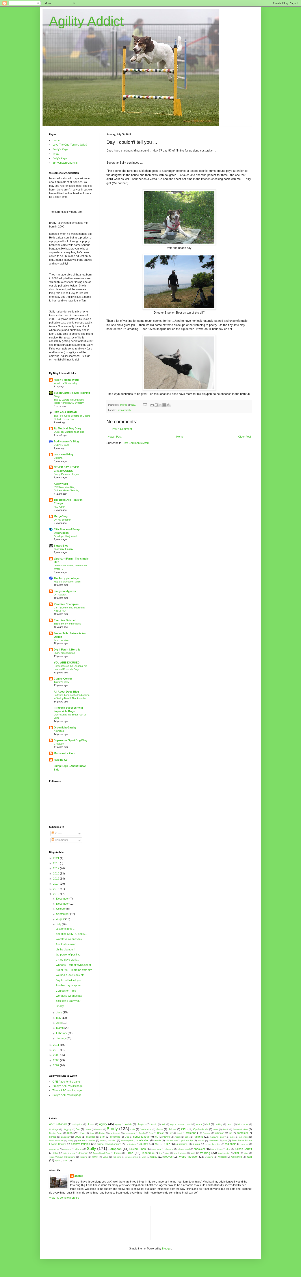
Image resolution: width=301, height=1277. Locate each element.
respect (67, 1149)
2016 (56, 873)
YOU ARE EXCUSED (67, 662)
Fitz (171, 1133)
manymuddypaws (65, 591)
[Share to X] (160, 405)
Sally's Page (59, 158)
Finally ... (61, 1006)
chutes (159, 1129)
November (62, 903)
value (105, 1157)
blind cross (243, 1124)
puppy (144, 1144)
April (59, 1022)
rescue (245, 1144)
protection (131, 1144)
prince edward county (109, 1144)
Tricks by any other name (67, 623)
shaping (169, 1149)
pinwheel (213, 1140)
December (62, 898)
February (62, 1033)
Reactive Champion (66, 604)
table (55, 1153)
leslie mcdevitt (56, 1140)
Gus (127, 1137)
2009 (56, 1055)
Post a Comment (122, 429)
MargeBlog (60, 516)
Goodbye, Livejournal (65, 536)
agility (103, 1124)
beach (230, 1124)
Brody (112, 1128)
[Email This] (152, 405)
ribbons (79, 1149)
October (61, 908)
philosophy (187, 1140)
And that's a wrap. (66, 944)
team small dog (63, 454)
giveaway (66, 1137)
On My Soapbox (62, 519)
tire (167, 1153)
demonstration (240, 1129)
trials (246, 1153)
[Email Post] (145, 404)
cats (132, 1129)
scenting (156, 1149)
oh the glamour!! (65, 949)
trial (236, 1153)
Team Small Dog (101, 1153)
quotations (182, 1144)
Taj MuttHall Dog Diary (68, 428)
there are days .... (63, 640)
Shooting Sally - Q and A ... (71, 933)
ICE (156, 1137)
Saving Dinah (124, 410)
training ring (224, 1153)
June (59, 1012)
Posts (57, 833)
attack (199, 1124)
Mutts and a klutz (64, 753)
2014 (56, 883)
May (59, 1017)
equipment (114, 1133)
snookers (199, 1149)
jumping (199, 1136)
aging (118, 1124)
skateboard (184, 1149)
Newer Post (114, 436)
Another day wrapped (69, 985)
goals (78, 1136)
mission (112, 1140)
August (60, 919)
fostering (191, 1133)
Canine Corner (63, 678)
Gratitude (59, 743)
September (63, 914)
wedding (209, 1157)
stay (228, 1149)
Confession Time (66, 990)
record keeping (212, 1144)
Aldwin (128, 1124)
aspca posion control (180, 1124)
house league (141, 1136)
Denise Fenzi (55, 1133)
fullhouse (219, 1133)
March (60, 1027)
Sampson (115, 1149)
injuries (166, 1136)
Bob (78, 1129)
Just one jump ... (65, 928)
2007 (56, 1065)
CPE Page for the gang (66, 1081)
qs (156, 1144)
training (205, 1153)
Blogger (166, 1248)
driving (101, 1133)
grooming (115, 1136)
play (225, 1140)
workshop (236, 1156)
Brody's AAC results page (67, 1086)
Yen (66, 1160)
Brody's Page (60, 149)
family (142, 1133)
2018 (56, 863)
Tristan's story (61, 682)
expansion (129, 1133)
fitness (160, 1133)
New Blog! (59, 731)
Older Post (244, 436)
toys (193, 1153)
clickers (172, 1129)
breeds (98, 1129)
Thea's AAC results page (67, 1090)
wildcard (222, 1156)
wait (144, 1157)
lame (232, 1137)
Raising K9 (60, 759)
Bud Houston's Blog (66, 441)
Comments (61, 840)
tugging (83, 1157)
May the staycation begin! (67, 581)
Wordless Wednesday (65, 383)
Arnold (153, 1124)
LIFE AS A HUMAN (65, 412)
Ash (163, 1124)
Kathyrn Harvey (218, 1137)
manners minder (86, 1140)
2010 (56, 1050)
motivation (143, 1140)
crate (215, 1129)
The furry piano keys (67, 578)
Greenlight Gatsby (65, 727)
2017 (56, 868)
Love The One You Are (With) (69, 144)
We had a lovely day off (70, 975)
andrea (78, 1175)
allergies (141, 1124)
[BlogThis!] (156, 405)
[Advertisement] (174, 1222)
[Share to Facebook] (164, 405)
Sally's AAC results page (67, 1095)
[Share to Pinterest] (169, 405)
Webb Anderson (189, 1156)
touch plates (180, 1153)
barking (218, 1124)
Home (180, 436)
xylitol (57, 1160)
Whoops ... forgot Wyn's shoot (73, 965)
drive (92, 1133)
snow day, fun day (63, 549)
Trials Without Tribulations (62, 1157)
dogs (69, 1133)
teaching (83, 1153)
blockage (53, 1129)
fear (151, 1133)
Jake (187, 1137)
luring (70, 1140)
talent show (69, 1153)
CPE (184, 1129)
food (179, 1133)
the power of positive (68, 954)
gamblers (242, 1133)
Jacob (178, 1137)
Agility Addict (86, 21)
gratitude (90, 1136)
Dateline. (58, 457)
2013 (56, 889)
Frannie (206, 1133)
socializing (216, 1149)
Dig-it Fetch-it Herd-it (67, 649)
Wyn (249, 1156)
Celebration (146, 1129)
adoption (77, 1124)
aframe (90, 1124)
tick (160, 1153)
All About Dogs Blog (66, 691)
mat (102, 1140)
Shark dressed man (64, 653)
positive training (80, 1144)
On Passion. (60, 594)
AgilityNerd (61, 483)
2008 (56, 1060)
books (88, 1129)
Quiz (167, 1144)
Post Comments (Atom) (136, 443)
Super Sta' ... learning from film (74, 970)
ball (208, 1124)
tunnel (95, 1156)
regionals (230, 1144)
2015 (56, 878)
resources (54, 1149)
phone (201, 1140)
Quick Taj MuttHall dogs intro (69, 432)
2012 (56, 894)
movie (157, 1140)
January (61, 1038)
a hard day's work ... (67, 959)
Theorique (147, 1153)
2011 (56, 1044)
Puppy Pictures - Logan (66, 474)
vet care (117, 1157)
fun (230, 1133)
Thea (55, 153)
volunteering (131, 1157)
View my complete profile (64, 1197)
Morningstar (127, 1140)
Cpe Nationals (200, 1129)
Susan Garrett (243, 1149)
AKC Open (59, 506)
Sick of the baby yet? (68, 1000)
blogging (67, 1129)
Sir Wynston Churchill (65, 162)
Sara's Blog (61, 545)
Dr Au (82, 1133)
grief (102, 1136)
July (59, 924)
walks (153, 1156)
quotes (196, 1144)
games (52, 1136)
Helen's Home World (66, 379)
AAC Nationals (58, 1124)
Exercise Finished (65, 620)
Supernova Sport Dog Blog (70, 740)
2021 (56, 858)
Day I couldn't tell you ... (70, 980)
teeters (118, 1153)
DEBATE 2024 (61, 445)
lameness (244, 1137)
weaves (168, 1156)
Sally (91, 1148)
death (226, 1129)
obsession (171, 1140)
